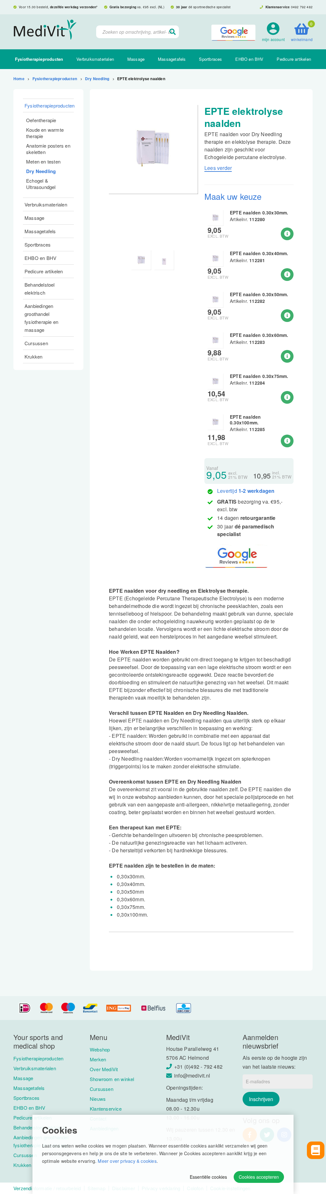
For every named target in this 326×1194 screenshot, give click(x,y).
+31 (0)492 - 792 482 (198, 1066)
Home (19, 78)
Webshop (100, 1049)
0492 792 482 (302, 7)
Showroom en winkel (112, 1079)
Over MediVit (104, 1069)
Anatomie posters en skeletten (48, 148)
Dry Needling (97, 78)
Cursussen (36, 343)
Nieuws (98, 1098)
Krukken (33, 356)
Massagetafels (172, 59)
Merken (98, 1059)
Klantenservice (106, 1108)
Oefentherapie (41, 120)
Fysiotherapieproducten (39, 59)
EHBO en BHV (249, 59)
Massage (136, 59)
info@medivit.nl (192, 1075)
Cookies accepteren (259, 1177)
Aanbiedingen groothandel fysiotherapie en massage (41, 318)
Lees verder (218, 167)
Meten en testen (43, 161)
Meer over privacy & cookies (127, 1161)
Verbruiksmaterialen (95, 59)
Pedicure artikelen (294, 59)
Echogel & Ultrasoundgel (41, 183)
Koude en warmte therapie (45, 132)
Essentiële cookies (208, 1177)
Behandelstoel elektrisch (40, 288)
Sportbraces (210, 59)
